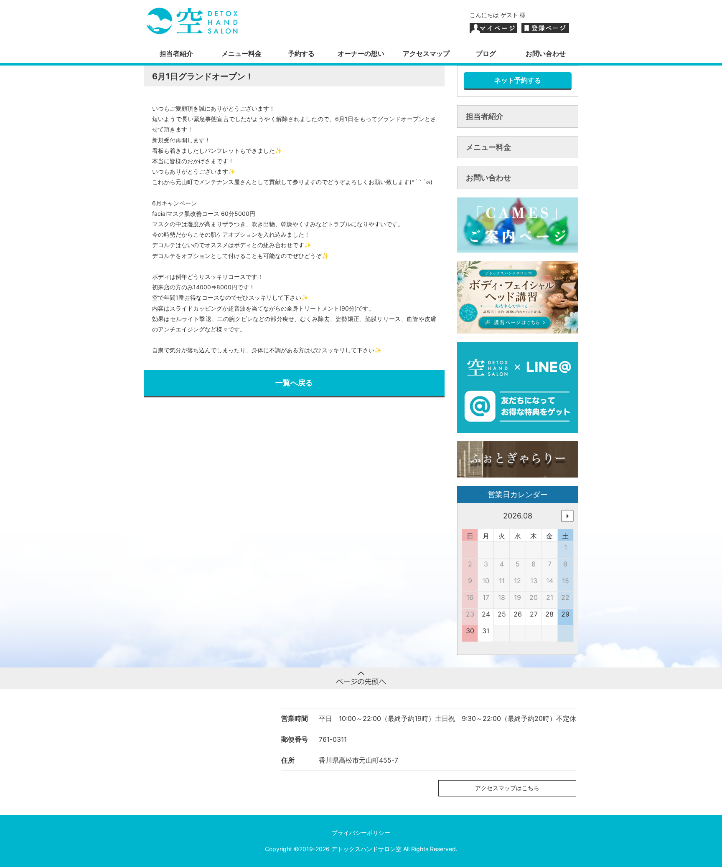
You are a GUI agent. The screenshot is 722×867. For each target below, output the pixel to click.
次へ (567, 516)
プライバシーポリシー (361, 832)
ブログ (486, 53)
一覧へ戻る (294, 382)
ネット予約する (517, 80)
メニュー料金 (241, 53)
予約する (301, 53)
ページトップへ (361, 678)
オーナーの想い (361, 53)
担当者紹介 (176, 53)
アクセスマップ (426, 53)
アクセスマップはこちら (507, 787)
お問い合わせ (546, 53)
